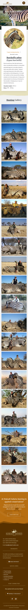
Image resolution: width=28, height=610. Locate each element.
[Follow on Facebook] (12, 598)
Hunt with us (13, 18)
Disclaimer (17, 607)
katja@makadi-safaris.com (12, 545)
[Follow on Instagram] (15, 598)
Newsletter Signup (15, 593)
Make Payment (14, 561)
